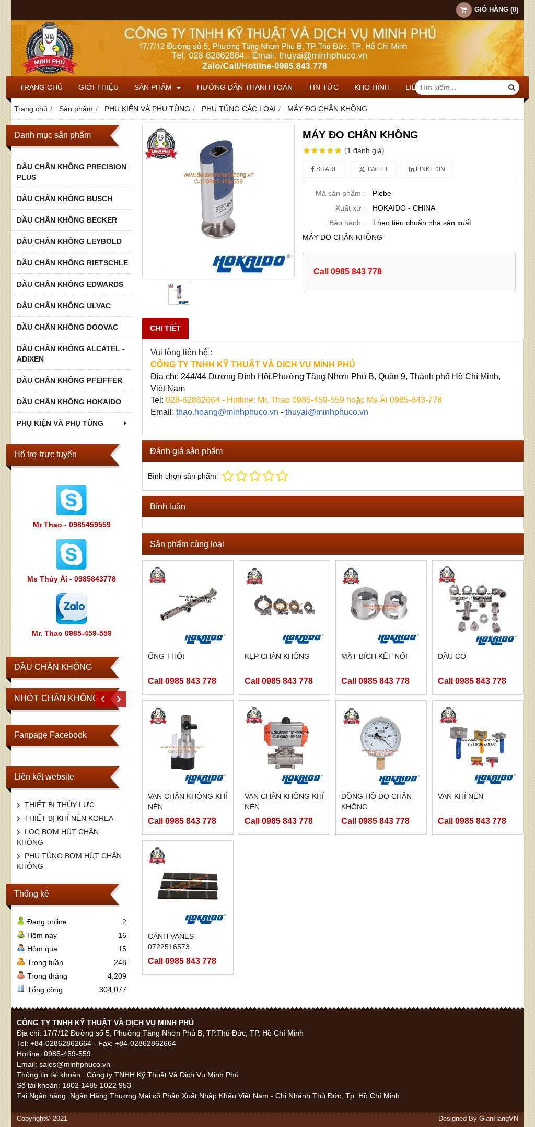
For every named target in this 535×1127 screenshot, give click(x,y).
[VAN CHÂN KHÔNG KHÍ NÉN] (188, 746)
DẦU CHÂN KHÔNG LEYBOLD (69, 241)
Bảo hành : (347, 222)
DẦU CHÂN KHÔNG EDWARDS (70, 284)
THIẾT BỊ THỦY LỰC (60, 804)
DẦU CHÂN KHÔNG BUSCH (64, 198)
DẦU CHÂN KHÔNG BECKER (67, 220)
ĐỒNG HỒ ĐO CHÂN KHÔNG (376, 801)
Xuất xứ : (350, 208)
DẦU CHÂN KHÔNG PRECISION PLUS (71, 171)
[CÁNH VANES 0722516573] (188, 886)
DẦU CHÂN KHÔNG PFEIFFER (69, 380)
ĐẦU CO (452, 656)
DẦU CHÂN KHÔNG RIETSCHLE (72, 263)
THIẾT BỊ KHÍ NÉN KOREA (69, 818)
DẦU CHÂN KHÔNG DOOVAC (67, 327)
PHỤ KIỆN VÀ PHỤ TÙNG (60, 423)
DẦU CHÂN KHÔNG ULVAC (64, 305)
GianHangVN (498, 1118)
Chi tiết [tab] (165, 328)
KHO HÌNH (372, 87)
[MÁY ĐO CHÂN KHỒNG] (218, 201)
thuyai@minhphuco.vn (326, 412)
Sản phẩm (154, 87)
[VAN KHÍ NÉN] (478, 746)
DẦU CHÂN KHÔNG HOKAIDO (69, 402)
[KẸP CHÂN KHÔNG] (284, 606)
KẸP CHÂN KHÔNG (277, 656)
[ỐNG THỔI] (188, 606)
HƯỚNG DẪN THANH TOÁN (245, 87)
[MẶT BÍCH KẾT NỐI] (381, 606)
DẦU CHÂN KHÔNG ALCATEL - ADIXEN (71, 353)
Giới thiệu (98, 87)
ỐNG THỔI (166, 656)
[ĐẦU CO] (478, 606)
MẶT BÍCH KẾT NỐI (374, 656)
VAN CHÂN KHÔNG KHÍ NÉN (187, 801)
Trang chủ (41, 87)
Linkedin (429, 169)
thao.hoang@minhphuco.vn (227, 412)
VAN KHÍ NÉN (460, 796)
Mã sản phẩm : (340, 193)
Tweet (376, 169)
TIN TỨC (323, 87)
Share (326, 169)
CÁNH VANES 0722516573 (171, 941)
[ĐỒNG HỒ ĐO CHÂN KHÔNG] (381, 746)
